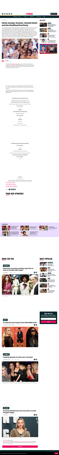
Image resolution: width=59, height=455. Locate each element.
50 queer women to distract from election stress (15, 227)
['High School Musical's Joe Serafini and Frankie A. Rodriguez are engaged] (43, 24)
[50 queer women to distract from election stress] (6, 228)
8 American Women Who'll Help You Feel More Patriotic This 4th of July (15, 233)
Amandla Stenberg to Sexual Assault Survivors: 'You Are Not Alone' (34, 233)
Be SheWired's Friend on (10, 186)
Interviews (6, 408)
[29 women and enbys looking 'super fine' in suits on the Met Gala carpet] (20, 284)
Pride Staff (6, 60)
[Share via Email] (11, 189)
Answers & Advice (17, 16)
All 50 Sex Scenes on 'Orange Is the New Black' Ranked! (51, 291)
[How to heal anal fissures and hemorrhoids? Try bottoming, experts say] (43, 264)
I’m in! (48, 321)
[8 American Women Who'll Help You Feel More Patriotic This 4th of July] (6, 233)
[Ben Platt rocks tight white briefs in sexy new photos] (43, 274)
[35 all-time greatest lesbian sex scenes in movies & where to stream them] (43, 280)
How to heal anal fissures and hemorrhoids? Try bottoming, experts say (52, 265)
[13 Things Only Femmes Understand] (43, 228)
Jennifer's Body (24, 441)
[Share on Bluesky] (15, 189)
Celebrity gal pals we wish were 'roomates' (18, 357)
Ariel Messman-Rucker (7, 359)
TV (48, 33)
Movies (49, 278)
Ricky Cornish (6, 414)
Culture (25, 16)
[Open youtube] (11, 14)
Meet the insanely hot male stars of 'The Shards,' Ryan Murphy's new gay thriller (52, 36)
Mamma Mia (19, 441)
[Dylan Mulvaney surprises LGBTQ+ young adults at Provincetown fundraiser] (43, 30)
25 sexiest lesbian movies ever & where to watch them (52, 270)
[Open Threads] (7, 14)
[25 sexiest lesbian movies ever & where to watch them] (43, 269)
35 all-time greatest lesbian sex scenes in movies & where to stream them (51, 281)
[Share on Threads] (13, 189)
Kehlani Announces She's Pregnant (33, 227)
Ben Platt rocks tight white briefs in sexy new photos (52, 275)
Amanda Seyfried (6, 441)
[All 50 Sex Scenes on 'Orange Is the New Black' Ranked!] (43, 290)
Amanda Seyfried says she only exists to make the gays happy (19, 412)
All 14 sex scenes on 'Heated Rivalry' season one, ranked (52, 286)
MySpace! (15, 186)
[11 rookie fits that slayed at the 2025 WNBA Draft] (20, 336)
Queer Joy (49, 28)
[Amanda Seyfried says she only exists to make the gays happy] (20, 426)
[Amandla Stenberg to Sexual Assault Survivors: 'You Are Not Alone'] (25, 233)
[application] (48, 49)
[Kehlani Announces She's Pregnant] (25, 228)
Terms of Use (24, 453)
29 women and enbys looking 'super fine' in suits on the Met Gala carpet (18, 269)
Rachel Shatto (6, 272)
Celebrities (49, 23)
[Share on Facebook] (9, 189)
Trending (32, 16)
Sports (5, 320)
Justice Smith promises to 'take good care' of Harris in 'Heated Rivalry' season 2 (52, 42)
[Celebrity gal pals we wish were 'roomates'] (20, 371)
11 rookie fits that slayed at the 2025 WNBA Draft (20, 323)
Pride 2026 (39, 16)
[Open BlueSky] (5, 14)
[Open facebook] (2, 14)
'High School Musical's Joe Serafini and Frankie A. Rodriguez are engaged (52, 26)
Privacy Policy (18, 453)
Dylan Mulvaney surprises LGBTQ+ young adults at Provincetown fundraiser (52, 31)
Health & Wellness (50, 262)
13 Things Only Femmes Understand (52, 227)
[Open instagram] (9, 14)
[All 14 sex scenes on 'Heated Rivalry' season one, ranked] (43, 285)
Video (44, 16)
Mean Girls (29, 441)
